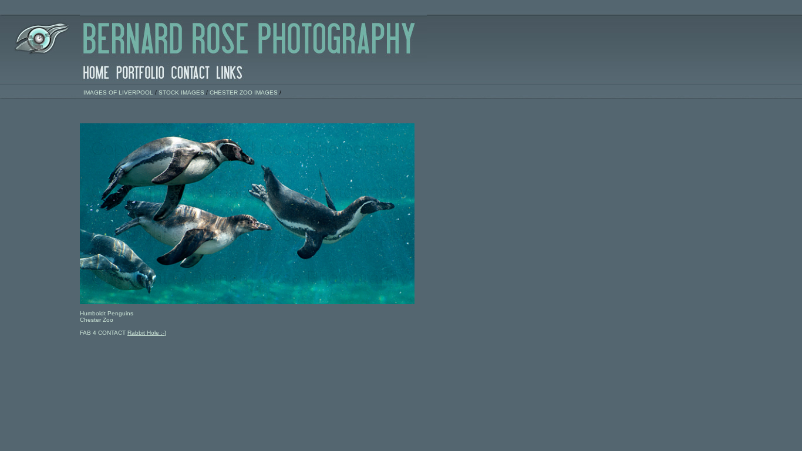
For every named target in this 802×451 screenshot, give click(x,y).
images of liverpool (118, 92)
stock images (181, 92)
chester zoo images (244, 92)
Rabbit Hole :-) (146, 332)
